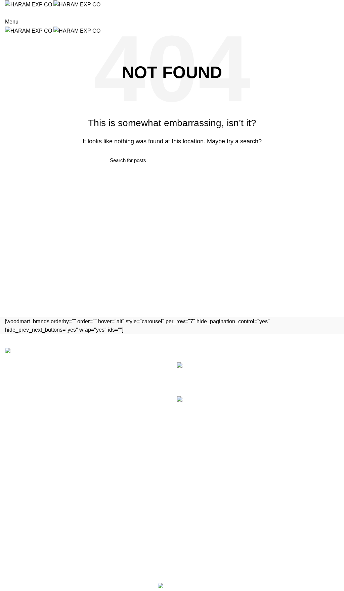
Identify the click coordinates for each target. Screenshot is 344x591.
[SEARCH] (335, 24)
